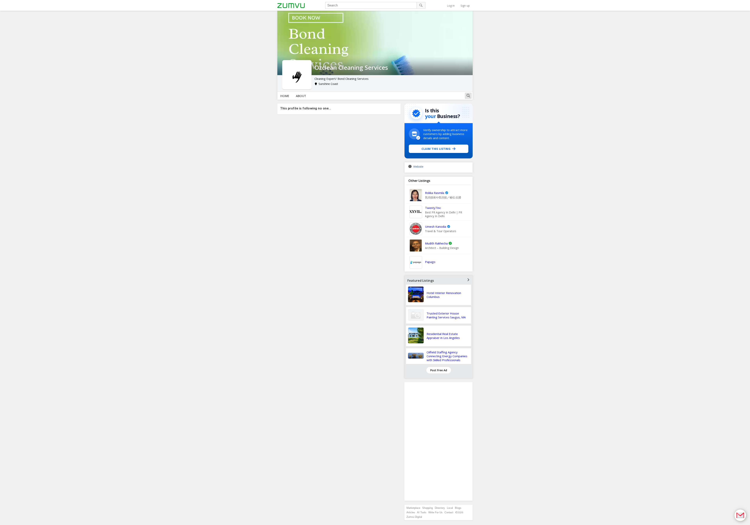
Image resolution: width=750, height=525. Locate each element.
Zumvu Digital (414, 517)
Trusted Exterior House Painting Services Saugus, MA (446, 315)
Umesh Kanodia (435, 226)
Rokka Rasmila (434, 193)
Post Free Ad (438, 370)
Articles (410, 512)
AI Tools (421, 512)
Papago (430, 262)
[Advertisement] (438, 441)
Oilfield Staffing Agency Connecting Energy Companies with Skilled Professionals (447, 356)
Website (418, 166)
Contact (449, 512)
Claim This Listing (435, 149)
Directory (440, 508)
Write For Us (435, 512)
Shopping (427, 508)
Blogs (458, 508)
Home (284, 96)
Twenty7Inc (433, 208)
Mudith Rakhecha (436, 243)
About (301, 96)
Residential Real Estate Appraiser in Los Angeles (443, 336)
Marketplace (413, 508)
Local (450, 508)
